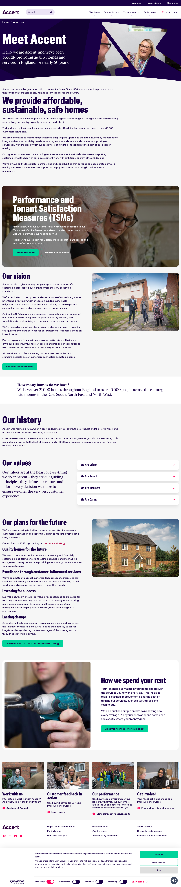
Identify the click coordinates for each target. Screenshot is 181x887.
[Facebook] (4, 836)
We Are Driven (89, 465)
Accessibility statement (105, 835)
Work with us (154, 3)
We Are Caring (89, 499)
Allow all (159, 854)
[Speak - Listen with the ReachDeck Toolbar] (174, 880)
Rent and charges (57, 835)
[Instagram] (10, 836)
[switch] (76, 882)
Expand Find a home (149, 15)
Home (5, 22)
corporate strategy (54, 543)
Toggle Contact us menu (165, 3)
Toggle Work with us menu (145, 3)
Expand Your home (94, 15)
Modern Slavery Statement (152, 835)
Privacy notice (100, 826)
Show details (138, 882)
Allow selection (159, 862)
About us (136, 3)
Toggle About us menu (130, 3)
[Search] (51, 12)
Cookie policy (100, 831)
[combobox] (40, 12)
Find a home (54, 831)
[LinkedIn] (15, 836)
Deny (158, 870)
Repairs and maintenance (61, 826)
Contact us (172, 3)
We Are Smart (89, 476)
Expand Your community (131, 15)
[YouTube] (21, 836)
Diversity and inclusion (149, 831)
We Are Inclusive (90, 488)
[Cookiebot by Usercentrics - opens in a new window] (17, 882)
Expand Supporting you (111, 15)
